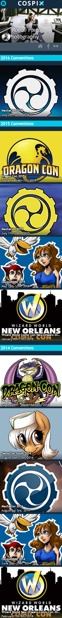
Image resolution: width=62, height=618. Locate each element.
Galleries (46, 22)
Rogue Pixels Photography (25, 33)
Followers (23, 22)
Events (57, 22)
